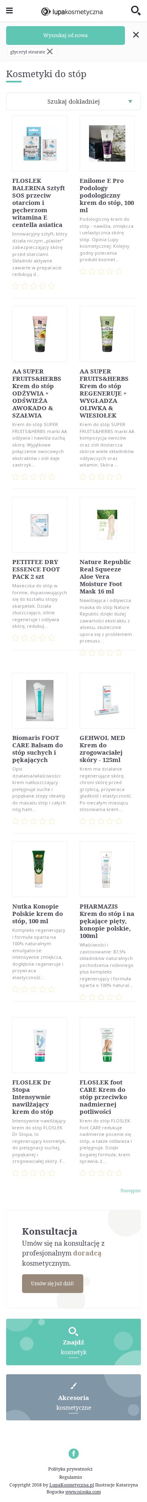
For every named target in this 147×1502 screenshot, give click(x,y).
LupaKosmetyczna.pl (71, 1485)
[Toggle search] (136, 11)
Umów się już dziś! (52, 1283)
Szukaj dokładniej (73, 101)
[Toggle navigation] (9, 11)
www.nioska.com (83, 1492)
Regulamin (70, 1477)
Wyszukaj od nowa (65, 35)
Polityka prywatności (70, 1469)
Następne (130, 1190)
